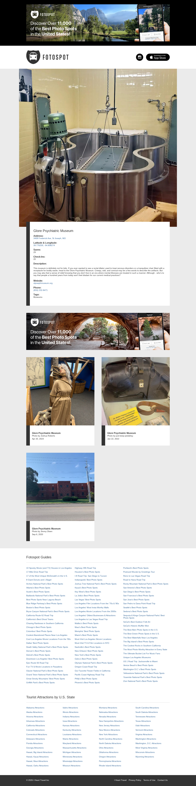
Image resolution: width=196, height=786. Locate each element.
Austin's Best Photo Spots (38, 592)
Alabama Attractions (35, 708)
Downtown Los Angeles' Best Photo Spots (45, 659)
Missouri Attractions (71, 765)
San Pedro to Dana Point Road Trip (139, 603)
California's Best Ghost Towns (39, 619)
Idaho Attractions (70, 708)
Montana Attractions (108, 708)
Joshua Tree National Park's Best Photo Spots (96, 584)
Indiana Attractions (71, 716)
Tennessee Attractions (145, 716)
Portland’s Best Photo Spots (136, 568)
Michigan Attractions (72, 752)
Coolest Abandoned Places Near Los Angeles (46, 635)
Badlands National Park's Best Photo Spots (45, 595)
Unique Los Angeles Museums (137, 657)
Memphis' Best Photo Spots (87, 631)
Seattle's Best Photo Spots (135, 607)
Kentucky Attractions (72, 730)
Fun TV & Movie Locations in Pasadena (44, 667)
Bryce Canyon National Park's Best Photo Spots (47, 611)
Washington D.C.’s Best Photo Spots (139, 669)
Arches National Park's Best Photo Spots (44, 584)
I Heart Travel (120, 780)
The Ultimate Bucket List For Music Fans (141, 653)
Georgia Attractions (35, 748)
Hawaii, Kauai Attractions (37, 757)
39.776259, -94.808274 (44, 245)
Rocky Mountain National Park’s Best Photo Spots (145, 584)
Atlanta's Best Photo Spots (38, 588)
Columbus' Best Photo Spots (39, 631)
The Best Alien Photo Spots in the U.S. (140, 630)
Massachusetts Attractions (74, 748)
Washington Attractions (145, 739)
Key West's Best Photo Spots (88, 592)
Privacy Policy (135, 780)
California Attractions (35, 725)
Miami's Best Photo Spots (86, 635)
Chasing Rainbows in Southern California (44, 623)
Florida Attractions (34, 743)
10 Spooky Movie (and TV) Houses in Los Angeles (49, 568)
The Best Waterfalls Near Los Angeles (140, 638)
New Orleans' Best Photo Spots (89, 651)
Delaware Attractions (35, 739)
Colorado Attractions (35, 730)
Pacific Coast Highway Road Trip (89, 674)
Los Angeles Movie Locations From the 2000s (95, 611)
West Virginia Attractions (146, 748)
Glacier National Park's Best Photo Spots (44, 671)
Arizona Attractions (34, 716)
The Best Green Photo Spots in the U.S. (141, 634)
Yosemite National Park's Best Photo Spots (142, 677)
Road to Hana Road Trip (134, 580)
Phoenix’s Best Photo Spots (87, 682)
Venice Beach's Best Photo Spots (138, 665)
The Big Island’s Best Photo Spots (138, 641)
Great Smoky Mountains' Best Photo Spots (45, 678)
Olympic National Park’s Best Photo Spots (93, 663)
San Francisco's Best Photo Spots (138, 595)
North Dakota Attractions (110, 743)
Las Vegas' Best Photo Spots (88, 599)
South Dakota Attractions (146, 712)
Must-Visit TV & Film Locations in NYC (92, 643)
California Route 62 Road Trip (39, 615)
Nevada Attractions (107, 716)
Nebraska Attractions (108, 712)
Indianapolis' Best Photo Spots (88, 580)
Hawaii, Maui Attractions (37, 761)
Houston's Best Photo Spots (87, 572)
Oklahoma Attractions (108, 752)
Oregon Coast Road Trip (86, 667)
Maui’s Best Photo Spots (86, 627)
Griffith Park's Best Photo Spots (40, 682)
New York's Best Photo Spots (88, 655)
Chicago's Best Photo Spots (38, 627)
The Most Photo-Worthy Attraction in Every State (145, 649)
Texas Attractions (143, 721)
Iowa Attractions (70, 721)
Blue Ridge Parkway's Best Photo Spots (44, 603)
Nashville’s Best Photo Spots (88, 647)
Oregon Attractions (107, 757)
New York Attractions (108, 734)
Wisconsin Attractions (145, 752)
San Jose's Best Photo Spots (136, 599)
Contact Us (163, 780)
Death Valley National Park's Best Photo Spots (47, 647)
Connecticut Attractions (36, 734)
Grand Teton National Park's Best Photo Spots (47, 674)
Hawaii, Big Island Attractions (39, 752)
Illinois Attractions (70, 712)
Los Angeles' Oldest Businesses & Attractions (95, 615)
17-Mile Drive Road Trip (37, 572)
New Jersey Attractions (109, 725)
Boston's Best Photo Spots (38, 607)
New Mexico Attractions (109, 730)
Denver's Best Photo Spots (38, 651)
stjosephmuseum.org (43, 283)
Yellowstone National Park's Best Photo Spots (143, 673)
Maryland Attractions (72, 743)
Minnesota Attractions (72, 757)
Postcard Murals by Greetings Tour (139, 572)
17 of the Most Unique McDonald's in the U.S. (47, 576)
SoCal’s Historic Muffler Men (136, 626)
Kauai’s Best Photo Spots (86, 588)
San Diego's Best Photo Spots (136, 592)
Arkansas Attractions (35, 721)
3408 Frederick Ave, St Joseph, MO (49, 238)
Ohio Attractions (106, 748)
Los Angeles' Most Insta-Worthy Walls (92, 607)
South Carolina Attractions (147, 708)
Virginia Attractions (143, 734)
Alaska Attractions (34, 712)
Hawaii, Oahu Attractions (37, 765)
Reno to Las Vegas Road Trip (136, 576)
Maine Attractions (70, 739)
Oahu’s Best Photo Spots (86, 659)
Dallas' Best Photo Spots (37, 643)
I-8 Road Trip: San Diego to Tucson (91, 576)
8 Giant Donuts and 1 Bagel (38, 580)
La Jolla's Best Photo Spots (87, 595)
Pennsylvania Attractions (110, 761)
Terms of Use (149, 780)
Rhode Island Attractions (110, 765)
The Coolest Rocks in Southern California (142, 645)
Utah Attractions (142, 725)
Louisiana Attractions (72, 734)
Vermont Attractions (144, 730)
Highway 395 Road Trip (85, 568)
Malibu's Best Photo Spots (86, 623)
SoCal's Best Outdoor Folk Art (136, 622)
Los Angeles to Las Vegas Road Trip (91, 619)
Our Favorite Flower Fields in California (92, 671)
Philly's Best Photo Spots (86, 678)
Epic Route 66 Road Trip (37, 663)
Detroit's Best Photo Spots (38, 655)
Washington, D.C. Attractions (148, 743)
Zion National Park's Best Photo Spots (140, 681)
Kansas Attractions (71, 725)
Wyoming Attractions (144, 757)
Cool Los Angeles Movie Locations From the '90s (48, 639)
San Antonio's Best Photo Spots (137, 588)
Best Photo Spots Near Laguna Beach (43, 599)
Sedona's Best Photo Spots (135, 611)
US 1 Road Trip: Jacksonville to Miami (140, 661)
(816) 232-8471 (40, 290)
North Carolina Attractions (110, 739)
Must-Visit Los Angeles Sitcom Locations (93, 639)
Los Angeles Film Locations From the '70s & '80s (97, 603)
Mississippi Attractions (73, 761)
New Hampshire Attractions (111, 721)
